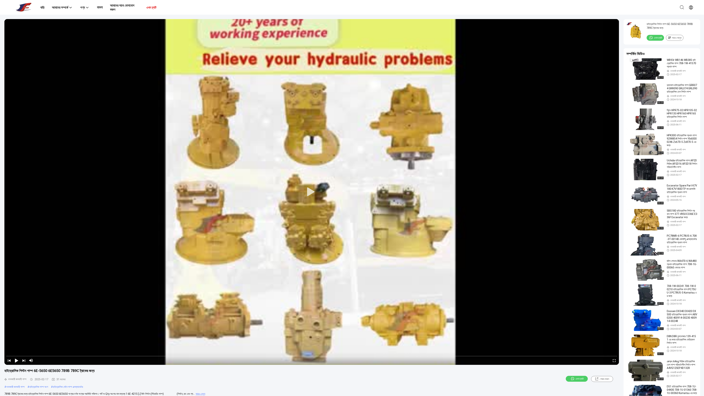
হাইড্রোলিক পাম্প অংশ (38, 386)
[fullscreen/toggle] (614, 360)
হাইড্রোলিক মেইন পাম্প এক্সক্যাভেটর (68, 386)
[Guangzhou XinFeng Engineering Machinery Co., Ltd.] (23, 7)
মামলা (100, 7)
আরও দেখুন (200, 393)
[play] (311, 192)
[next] (23, 360)
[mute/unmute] (31, 360)
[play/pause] (16, 360)
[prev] (9, 360)
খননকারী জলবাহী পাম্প (15, 386)
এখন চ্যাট (579, 378)
